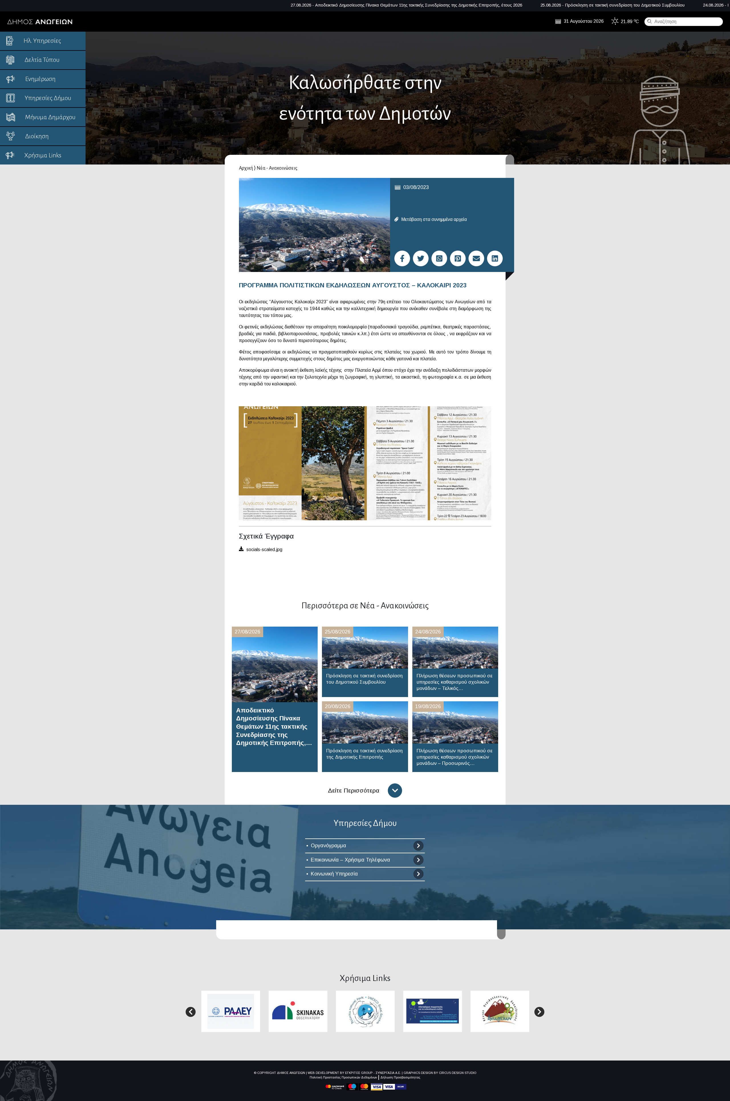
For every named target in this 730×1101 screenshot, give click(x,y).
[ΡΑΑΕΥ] (230, 1011)
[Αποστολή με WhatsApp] (439, 258)
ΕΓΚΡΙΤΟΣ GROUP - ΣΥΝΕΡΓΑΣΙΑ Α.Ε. (373, 1072)
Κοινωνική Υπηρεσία (334, 874)
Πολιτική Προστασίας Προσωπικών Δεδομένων (343, 1077)
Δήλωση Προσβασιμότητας (400, 1077)
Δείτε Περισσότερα (353, 790)
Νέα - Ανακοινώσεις (277, 168)
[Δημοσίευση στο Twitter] (421, 258)
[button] (191, 1012)
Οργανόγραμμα (328, 845)
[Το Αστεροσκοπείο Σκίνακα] (298, 1010)
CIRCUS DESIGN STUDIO (457, 1072)
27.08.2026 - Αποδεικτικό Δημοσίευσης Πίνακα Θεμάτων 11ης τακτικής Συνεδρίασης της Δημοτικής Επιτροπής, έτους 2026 (239, 5)
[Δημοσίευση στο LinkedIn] (495, 258)
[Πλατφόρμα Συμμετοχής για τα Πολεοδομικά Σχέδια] (432, 1010)
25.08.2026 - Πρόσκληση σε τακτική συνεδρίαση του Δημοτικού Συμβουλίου (446, 5)
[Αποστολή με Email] (476, 258)
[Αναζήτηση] (648, 21)
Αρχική (246, 168)
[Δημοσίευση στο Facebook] (402, 258)
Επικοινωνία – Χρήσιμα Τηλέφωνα (350, 860)
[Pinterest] (458, 258)
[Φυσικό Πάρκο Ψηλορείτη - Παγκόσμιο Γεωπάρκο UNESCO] (365, 1011)
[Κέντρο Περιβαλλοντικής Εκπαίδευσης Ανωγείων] (500, 1011)
